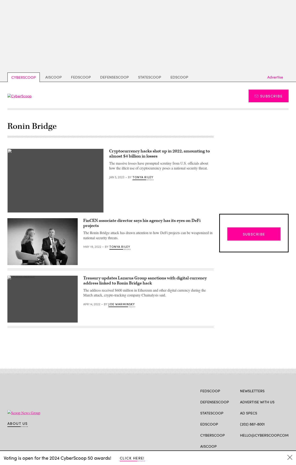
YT (276, 446)
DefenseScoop (114, 77)
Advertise (275, 77)
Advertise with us (257, 401)
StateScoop (149, 77)
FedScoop (81, 77)
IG (268, 446)
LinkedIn (260, 446)
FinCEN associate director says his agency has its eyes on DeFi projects (141, 223)
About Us (17, 423)
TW (251, 446)
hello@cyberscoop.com (264, 435)
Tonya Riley (143, 177)
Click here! (132, 458)
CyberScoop (23, 77)
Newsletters (252, 390)
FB (242, 446)
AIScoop (53, 77)
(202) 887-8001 (252, 424)
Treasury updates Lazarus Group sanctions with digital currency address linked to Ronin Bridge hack (145, 280)
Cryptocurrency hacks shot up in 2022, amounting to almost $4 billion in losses (159, 153)
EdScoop (179, 77)
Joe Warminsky (121, 304)
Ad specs (248, 413)
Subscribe (271, 96)
